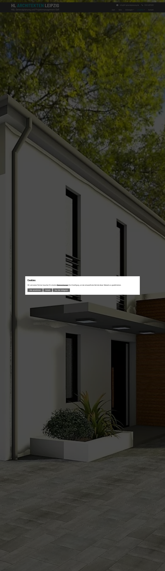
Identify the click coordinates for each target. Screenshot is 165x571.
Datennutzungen (62, 285)
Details (47, 290)
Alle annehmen (35, 290)
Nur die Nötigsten (61, 290)
